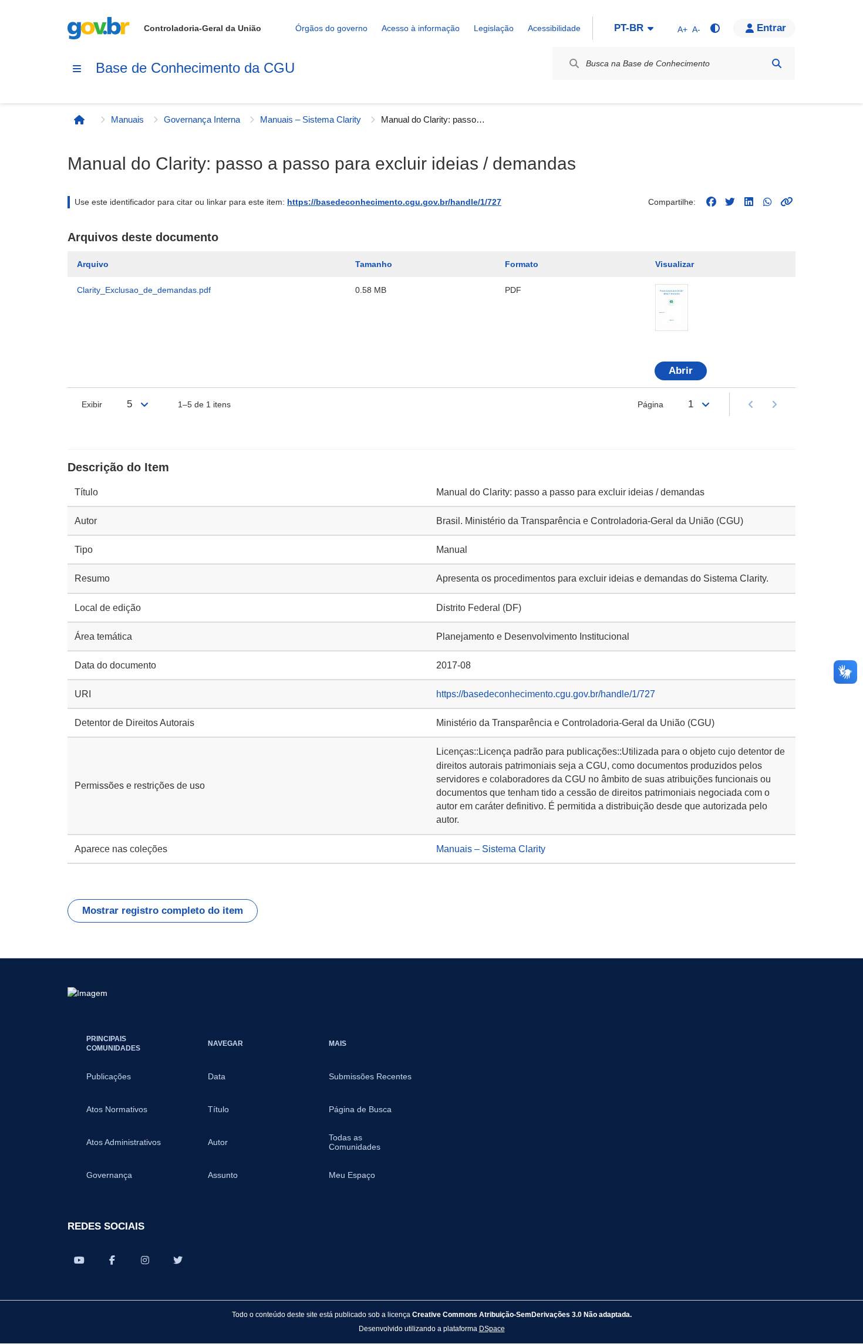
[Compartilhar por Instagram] (145, 1260)
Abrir (681, 370)
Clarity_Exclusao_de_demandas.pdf (144, 290)
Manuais (127, 119)
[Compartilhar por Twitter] (178, 1260)
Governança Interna (202, 119)
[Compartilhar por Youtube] (79, 1260)
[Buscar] (776, 63)
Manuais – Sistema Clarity (310, 119)
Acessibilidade (554, 28)
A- (696, 29)
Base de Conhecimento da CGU (195, 68)
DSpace (492, 1328)
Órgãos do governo (331, 28)
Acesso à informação (421, 28)
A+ (682, 29)
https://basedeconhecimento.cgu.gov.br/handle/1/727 (394, 202)
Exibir (92, 404)
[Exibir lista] (144, 404)
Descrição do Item (118, 467)
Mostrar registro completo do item (162, 910)
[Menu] (77, 68)
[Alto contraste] (714, 28)
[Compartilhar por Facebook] (112, 1260)
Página (650, 404)
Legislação (494, 28)
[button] (764, 28)
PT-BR (628, 27)
